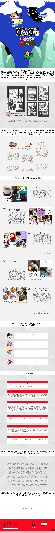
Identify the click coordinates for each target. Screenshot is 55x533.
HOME (33, 521)
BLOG (33, 524)
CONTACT (34, 525)
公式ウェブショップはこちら (11, 528)
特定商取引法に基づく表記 (44, 522)
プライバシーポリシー (44, 521)
